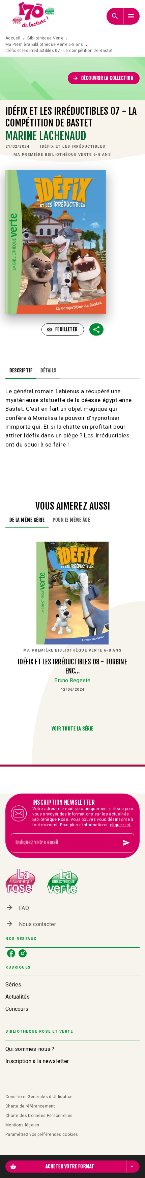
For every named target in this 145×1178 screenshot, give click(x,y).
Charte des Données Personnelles (38, 1115)
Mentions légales (22, 1125)
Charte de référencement (30, 1106)
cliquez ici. (121, 825)
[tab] (20, 371)
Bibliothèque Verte (45, 38)
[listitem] (11, 953)
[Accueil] (33, 16)
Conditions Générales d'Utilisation (38, 1096)
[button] (104, 78)
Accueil (12, 38)
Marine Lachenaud (45, 136)
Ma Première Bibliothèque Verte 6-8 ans (44, 44)
